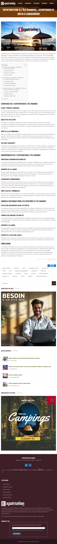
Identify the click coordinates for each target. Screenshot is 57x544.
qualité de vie (5, 276)
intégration (18, 273)
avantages (16, 268)
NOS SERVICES (28, 3)
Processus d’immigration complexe (12, 79)
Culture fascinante (8, 74)
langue (25, 273)
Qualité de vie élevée (9, 70)
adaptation (3, 470)
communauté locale (33, 268)
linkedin (26, 465)
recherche (14, 276)
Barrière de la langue (9, 81)
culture (4, 270)
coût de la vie (45, 268)
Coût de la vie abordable (10, 72)
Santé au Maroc (6, 489)
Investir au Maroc (7, 497)
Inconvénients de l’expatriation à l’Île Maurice (13, 77)
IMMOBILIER (44, 3)
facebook (30, 465)
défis (10, 270)
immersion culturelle (7, 273)
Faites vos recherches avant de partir (12, 89)
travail (53, 470)
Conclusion (5, 98)
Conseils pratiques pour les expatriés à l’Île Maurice (14, 88)
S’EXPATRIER (36, 3)
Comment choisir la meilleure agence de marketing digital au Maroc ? (24, 358)
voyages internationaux (41, 276)
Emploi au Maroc (7, 492)
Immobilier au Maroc (8, 487)
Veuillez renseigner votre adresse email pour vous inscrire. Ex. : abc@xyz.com (27, 530)
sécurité (49, 470)
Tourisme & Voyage (7, 494)
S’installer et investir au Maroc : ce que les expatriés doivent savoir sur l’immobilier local (29, 367)
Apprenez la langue (9, 93)
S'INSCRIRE (16, 533)
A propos (20, 3)
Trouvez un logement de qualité (11, 91)
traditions (30, 276)
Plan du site (38, 460)
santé (45, 470)
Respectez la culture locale (10, 95)
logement (33, 273)
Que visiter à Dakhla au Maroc (15, 375)
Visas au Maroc (6, 484)
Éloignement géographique (10, 83)
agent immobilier (6, 268)
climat (23, 268)
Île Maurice (43, 270)
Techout (27, 541)
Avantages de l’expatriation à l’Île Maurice (12, 67)
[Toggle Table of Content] (24, 65)
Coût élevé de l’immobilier (10, 85)
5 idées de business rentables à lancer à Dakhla (19, 383)
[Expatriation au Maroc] (8, 3)
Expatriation (34, 270)
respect (22, 276)
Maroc (41, 469)
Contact (52, 3)
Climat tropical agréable (10, 68)
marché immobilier (43, 273)
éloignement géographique (21, 270)
